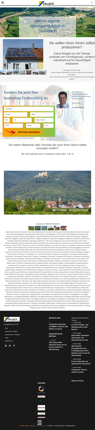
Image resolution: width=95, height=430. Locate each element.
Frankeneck (55, 254)
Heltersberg (83, 261)
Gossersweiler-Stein (68, 258)
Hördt (37, 265)
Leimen (87, 272)
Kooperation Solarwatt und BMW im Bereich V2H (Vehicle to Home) (58, 326)
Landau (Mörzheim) (34, 272)
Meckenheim (12, 276)
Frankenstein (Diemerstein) (78, 254)
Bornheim (49, 241)
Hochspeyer (22, 265)
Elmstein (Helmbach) (62, 247)
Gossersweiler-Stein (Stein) (27, 261)
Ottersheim (86, 290)
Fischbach (22, 254)
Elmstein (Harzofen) (48, 247)
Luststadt (62, 274)
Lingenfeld (51, 274)
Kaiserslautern (81, 265)
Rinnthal (63, 292)
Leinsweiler (20, 274)
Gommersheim (56, 258)
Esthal (9, 254)
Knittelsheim (31, 270)
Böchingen (33, 241)
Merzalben (20, 276)
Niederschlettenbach (73, 287)
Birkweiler (10, 241)
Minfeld (27, 276)
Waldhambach (16, 305)
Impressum (8, 331)
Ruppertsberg (25, 294)
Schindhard (45, 294)
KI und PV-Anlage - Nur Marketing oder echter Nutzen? (80, 327)
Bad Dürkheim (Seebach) (58, 236)
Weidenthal (54, 305)
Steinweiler (22, 301)
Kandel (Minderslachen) (50, 267)
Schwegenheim (75, 294)
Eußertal (15, 254)
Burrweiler (85, 243)
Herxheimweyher (42, 263)
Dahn (20, 245)
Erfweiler (26, 252)
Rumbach (17, 294)
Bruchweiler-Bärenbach (70, 241)
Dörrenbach (71, 245)
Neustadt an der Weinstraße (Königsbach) (62, 283)
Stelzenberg (31, 301)
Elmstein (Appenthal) (19, 247)
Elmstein (9, 247)
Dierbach (64, 245)
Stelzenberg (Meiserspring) (13, 303)
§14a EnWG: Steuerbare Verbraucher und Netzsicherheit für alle (80, 338)
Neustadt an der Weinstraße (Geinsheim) (35, 281)
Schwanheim (65, 294)
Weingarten (63, 305)
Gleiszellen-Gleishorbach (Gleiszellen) (29, 258)
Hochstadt (30, 265)
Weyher (87, 305)
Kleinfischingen (10, 270)
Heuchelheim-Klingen (56, 263)
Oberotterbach (18, 290)
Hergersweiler (11, 263)
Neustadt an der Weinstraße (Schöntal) (66, 285)
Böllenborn (41, 241)
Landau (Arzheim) (64, 270)
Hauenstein (74, 261)
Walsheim (46, 305)
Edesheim (88, 245)
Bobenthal (18, 241)
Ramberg (33, 292)
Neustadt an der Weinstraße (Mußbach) (40, 285)
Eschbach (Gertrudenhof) (61, 252)
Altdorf (17, 232)
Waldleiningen (26, 305)
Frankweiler (9, 256)
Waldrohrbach (37, 305)
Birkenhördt (86, 238)
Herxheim (20, 263)
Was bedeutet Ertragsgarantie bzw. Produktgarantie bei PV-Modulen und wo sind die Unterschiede (80, 350)
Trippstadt (34, 303)
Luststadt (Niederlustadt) (74, 274)
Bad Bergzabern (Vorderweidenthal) (37, 236)
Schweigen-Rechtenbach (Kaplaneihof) (50, 296)
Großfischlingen (42, 261)
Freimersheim (27, 256)
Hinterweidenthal (70, 263)
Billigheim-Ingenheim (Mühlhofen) (70, 238)
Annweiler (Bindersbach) (36, 232)
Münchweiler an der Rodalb (59, 276)
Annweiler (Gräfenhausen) (53, 232)
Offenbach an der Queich (46, 290)
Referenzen (9, 341)
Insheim (72, 265)
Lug (56, 274)
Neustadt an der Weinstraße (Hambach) (35, 283)
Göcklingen (46, 258)
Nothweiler (84, 287)
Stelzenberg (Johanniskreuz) (62, 301)
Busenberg (7, 245)
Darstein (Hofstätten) (36, 245)
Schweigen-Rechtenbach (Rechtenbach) (17, 299)
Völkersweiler (50, 303)
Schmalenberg (54, 294)
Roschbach (78, 292)
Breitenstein (58, 241)
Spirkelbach (83, 299)
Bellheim (78, 236)
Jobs (6, 338)
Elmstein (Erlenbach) (34, 247)
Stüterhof (26, 303)
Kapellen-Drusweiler (65, 267)
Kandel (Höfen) (36, 267)
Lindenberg (42, 274)
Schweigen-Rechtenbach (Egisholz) (25, 296)
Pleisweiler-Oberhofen (21, 292)
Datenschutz (9, 334)
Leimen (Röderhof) (10, 274)
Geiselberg (43, 256)
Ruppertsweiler (36, 294)
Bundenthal (77, 243)
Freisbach (36, 256)
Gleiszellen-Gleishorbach (64, 256)
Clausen (14, 245)
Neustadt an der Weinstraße (22, 279)
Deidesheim (48, 245)
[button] (44, 40)
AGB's (15, 331)
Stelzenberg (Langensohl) (80, 301)
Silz (78, 299)
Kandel (28, 267)
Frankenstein (64, 254)
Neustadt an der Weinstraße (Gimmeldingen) (63, 281)
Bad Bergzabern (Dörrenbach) (56, 234)
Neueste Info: (55, 318)
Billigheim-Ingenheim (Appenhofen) (24, 238)
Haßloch (58, 261)
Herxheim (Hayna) (30, 263)
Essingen (86, 252)
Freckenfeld (18, 256)
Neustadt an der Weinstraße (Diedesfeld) (65, 279)
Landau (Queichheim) (61, 272)
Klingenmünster (21, 270)
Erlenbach (33, 252)
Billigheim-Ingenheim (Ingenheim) (47, 238)
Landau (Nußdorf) (47, 272)
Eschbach (48, 252)
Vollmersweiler (61, 303)
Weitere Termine (77, 381)
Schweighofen (61, 299)
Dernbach (56, 245)
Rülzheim (86, 292)
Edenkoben (80, 245)
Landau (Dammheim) (77, 270)
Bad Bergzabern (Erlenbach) (76, 234)
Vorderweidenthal (73, 303)
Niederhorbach (28, 287)
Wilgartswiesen (35, 308)
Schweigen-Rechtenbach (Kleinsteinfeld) (77, 296)
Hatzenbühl (65, 261)
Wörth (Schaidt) (53, 308)
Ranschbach (41, 292)
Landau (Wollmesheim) (76, 272)
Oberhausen (9, 290)
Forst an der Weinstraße (43, 254)
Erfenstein (18, 252)
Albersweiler (10, 232)
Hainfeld (51, 261)
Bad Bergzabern (19, 234)
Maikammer (87, 274)
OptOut (17, 334)
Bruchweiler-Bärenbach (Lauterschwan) (60, 243)
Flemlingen (30, 254)
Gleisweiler (51, 256)
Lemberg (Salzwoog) (31, 274)
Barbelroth (70, 236)
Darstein (25, 245)
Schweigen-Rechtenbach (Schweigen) (43, 299)
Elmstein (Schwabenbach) (55, 250)
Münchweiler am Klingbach (40, 276)
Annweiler (24, 232)
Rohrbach (70, 292)
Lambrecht (48, 270)
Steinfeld (15, 301)
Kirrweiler (85, 267)
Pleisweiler (9, 292)
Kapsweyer (76, 267)
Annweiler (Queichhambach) (72, 232)
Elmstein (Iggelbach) (76, 247)
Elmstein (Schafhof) (39, 250)
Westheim (80, 305)
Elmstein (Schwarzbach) (72, 250)
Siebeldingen (71, 299)
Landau (55, 270)
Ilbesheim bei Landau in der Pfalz (50, 265)
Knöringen (40, 270)
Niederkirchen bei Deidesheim (43, 287)
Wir (6, 328)
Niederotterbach (60, 287)
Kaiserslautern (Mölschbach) (15, 267)
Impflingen (65, 265)
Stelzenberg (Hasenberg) (44, 301)
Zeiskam (61, 308)
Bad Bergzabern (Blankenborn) (35, 234)
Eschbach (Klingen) (76, 252)
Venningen (42, 303)
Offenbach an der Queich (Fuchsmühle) (68, 290)
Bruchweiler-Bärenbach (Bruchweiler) (33, 243)
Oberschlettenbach (31, 290)
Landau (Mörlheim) (21, 272)
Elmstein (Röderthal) (25, 250)
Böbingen (26, 241)
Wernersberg (72, 305)
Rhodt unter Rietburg (52, 292)
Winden (43, 308)
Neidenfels (72, 276)
